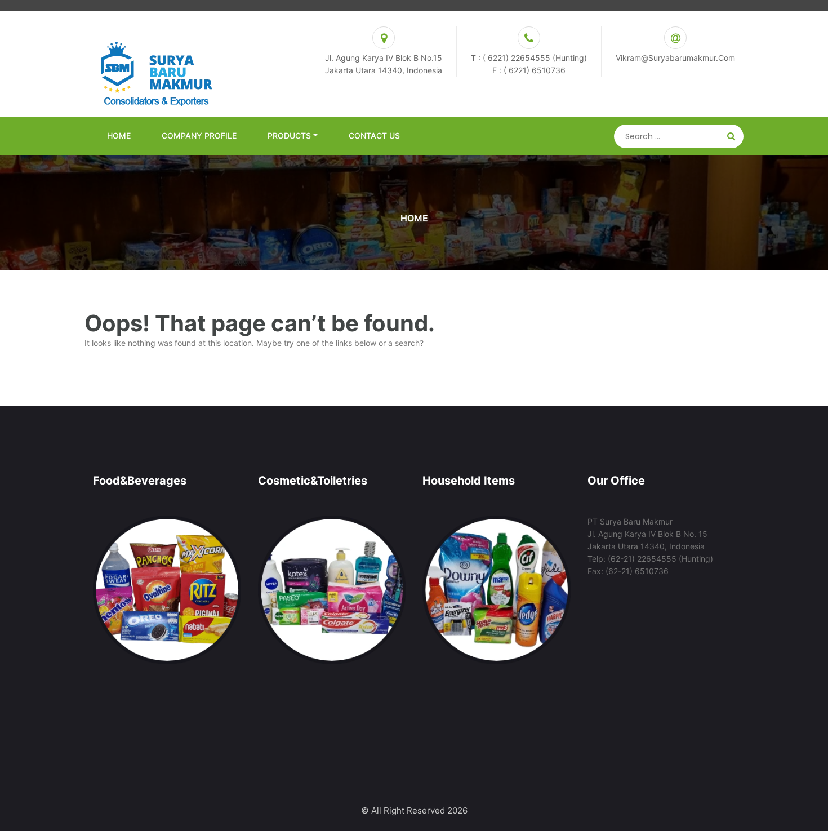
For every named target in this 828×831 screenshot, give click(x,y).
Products (289, 135)
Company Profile (199, 135)
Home (119, 135)
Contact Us (374, 135)
